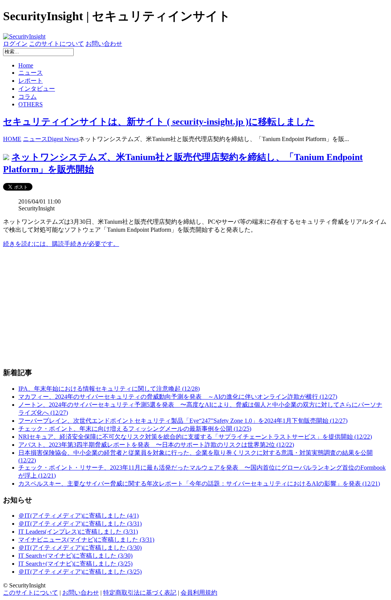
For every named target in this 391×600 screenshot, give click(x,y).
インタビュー (36, 88)
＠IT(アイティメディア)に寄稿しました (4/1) (78, 515)
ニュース (30, 72)
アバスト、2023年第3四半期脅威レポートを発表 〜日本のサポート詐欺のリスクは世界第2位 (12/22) (156, 444)
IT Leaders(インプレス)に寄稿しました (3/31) (78, 531)
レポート (30, 80)
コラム (27, 96)
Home (25, 65)
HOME (12, 139)
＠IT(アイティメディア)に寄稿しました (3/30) (80, 547)
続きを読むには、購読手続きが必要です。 (61, 244)
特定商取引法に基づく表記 (139, 592)
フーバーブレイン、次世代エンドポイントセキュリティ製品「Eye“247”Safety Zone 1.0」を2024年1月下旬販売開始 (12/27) (182, 420)
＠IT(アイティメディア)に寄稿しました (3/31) (80, 523)
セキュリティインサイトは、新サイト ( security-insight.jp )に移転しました (159, 122)
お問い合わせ (104, 43)
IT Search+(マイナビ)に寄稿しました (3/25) (75, 563)
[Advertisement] (195, 307)
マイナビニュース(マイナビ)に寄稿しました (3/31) (86, 539)
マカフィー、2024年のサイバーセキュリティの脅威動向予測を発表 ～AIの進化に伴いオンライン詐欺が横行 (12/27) (177, 396)
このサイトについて (56, 43)
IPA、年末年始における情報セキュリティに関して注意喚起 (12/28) (109, 388)
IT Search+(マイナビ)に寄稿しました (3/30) (75, 555)
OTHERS (30, 104)
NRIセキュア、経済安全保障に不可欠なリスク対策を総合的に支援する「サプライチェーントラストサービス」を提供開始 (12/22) (195, 436)
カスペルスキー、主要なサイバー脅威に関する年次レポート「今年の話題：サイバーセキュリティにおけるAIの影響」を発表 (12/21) (199, 483)
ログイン (15, 43)
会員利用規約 (199, 592)
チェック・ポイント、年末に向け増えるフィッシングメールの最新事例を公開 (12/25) (134, 428)
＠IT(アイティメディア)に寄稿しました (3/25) (80, 571)
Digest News (63, 139)
